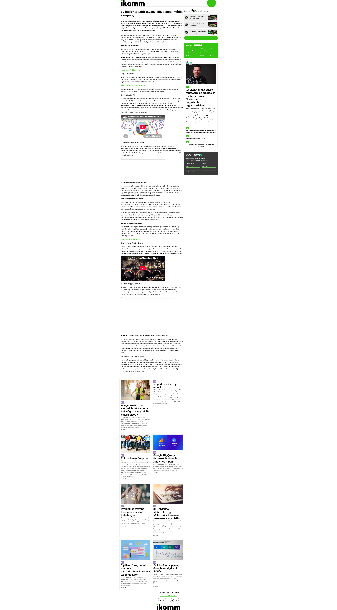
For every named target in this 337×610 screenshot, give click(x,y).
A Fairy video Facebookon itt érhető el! (133, 85)
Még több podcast (201, 38)
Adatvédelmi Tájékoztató (168, 596)
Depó (187, 86)
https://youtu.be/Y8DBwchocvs (130, 70)
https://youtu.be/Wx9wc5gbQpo (130, 239)
